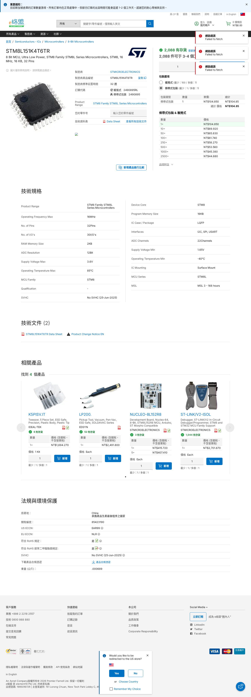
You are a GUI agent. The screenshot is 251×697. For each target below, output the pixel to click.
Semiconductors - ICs (28, 41)
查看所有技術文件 (136, 121)
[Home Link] (16, 24)
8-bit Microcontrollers (81, 41)
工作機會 (133, 625)
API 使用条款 (63, 666)
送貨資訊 (72, 631)
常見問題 (11, 637)
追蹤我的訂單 (75, 613)
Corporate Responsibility (143, 631)
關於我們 (133, 613)
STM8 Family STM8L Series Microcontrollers (120, 103)
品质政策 (133, 619)
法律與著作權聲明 (30, 666)
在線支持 (11, 625)
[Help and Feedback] (240, 686)
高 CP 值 (174, 14)
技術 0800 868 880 (18, 619)
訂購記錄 (72, 619)
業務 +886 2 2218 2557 (20, 613)
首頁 (8, 41)
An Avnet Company (17, 680)
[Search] (150, 23)
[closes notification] (246, 4)
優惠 (185, 14)
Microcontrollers (54, 41)
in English (11, 674)
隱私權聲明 (12, 666)
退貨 (69, 625)
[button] (12, 34)
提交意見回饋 (13, 631)
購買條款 (48, 666)
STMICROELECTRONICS (125, 71)
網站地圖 (78, 666)
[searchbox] (113, 23)
